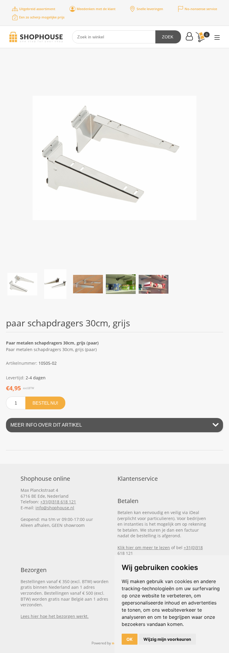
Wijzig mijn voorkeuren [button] (167, 639)
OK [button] (129, 639)
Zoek (167, 37)
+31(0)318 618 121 (58, 502)
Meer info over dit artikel (46, 424)
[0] (200, 37)
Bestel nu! (45, 402)
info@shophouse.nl (54, 508)
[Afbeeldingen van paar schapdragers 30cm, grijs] (22, 284)
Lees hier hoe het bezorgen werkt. (55, 616)
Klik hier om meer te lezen (143, 547)
